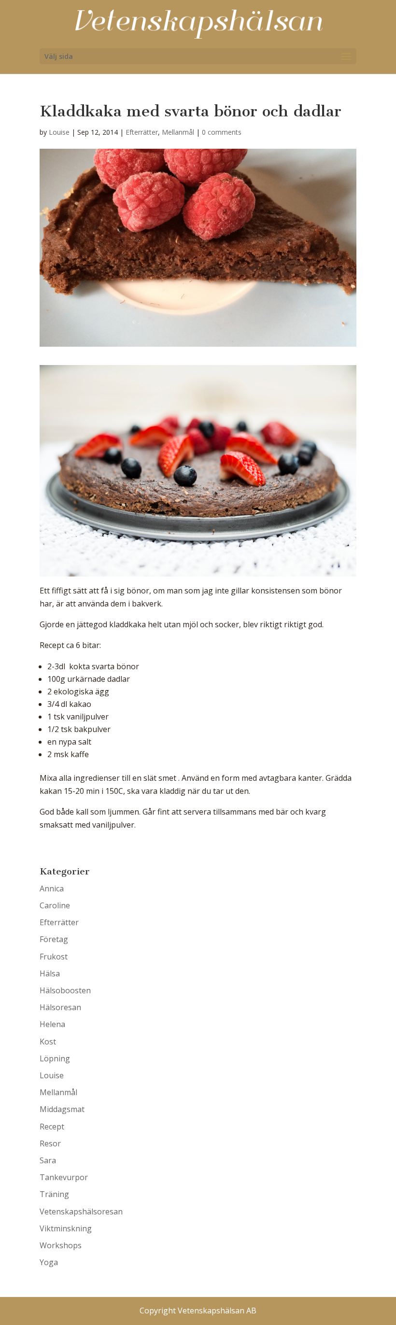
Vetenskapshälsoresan (81, 1211)
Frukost (54, 956)
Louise (59, 132)
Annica (52, 888)
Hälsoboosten (65, 990)
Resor (50, 1143)
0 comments (221, 132)
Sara (48, 1160)
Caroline (55, 905)
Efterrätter (142, 132)
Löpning (55, 1058)
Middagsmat (62, 1109)
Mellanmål (178, 132)
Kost (48, 1041)
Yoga (49, 1262)
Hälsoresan (60, 1007)
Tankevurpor (64, 1177)
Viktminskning (66, 1228)
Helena (52, 1024)
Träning (54, 1194)
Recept (52, 1126)
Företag (54, 939)
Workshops (61, 1245)
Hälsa (50, 973)
